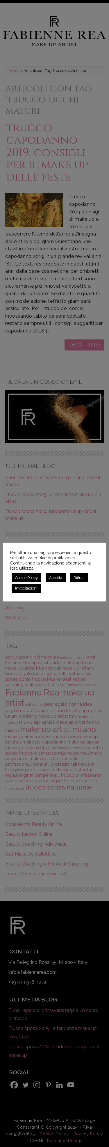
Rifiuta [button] (79, 578)
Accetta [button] (55, 578)
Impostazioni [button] (26, 588)
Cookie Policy (26, 578)
